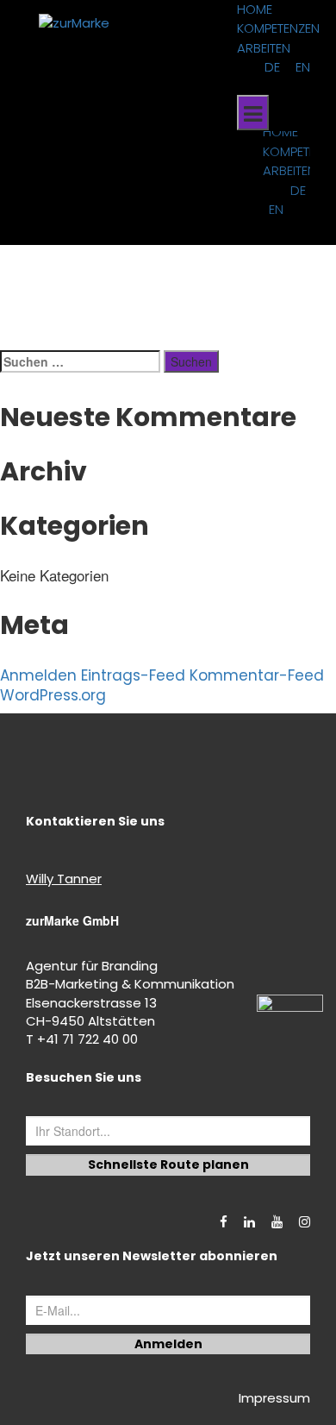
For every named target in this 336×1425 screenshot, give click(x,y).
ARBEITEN (263, 48)
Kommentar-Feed (257, 675)
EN (303, 67)
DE (272, 67)
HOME (254, 9)
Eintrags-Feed (133, 675)
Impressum (274, 1398)
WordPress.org (53, 695)
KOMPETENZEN (278, 28)
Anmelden (38, 675)
